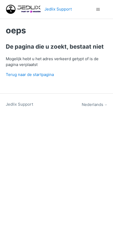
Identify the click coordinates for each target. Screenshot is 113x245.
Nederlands (93, 104)
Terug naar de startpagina (30, 74)
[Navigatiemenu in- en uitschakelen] (98, 9)
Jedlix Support (19, 104)
